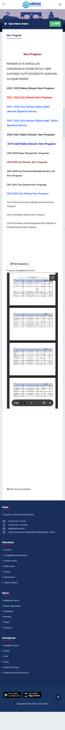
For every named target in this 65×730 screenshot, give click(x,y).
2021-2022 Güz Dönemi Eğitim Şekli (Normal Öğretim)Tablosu (28, 109)
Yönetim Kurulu (10, 561)
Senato (7, 572)
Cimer (6, 662)
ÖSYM (7, 651)
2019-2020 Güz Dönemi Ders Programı (27, 162)
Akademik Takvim (11, 600)
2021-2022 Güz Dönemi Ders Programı (29, 97)
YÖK (6, 656)
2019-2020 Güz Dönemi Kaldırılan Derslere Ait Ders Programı (31, 173)
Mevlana (7, 617)
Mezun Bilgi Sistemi (12, 606)
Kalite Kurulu (9, 566)
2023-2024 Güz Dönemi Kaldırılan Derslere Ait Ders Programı (30, 204)
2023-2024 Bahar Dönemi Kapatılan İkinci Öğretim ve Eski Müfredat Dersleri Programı (31, 225)
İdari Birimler (9, 577)
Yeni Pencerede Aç (20, 264)
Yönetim (7, 550)
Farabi (6, 622)
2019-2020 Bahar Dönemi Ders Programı (28, 153)
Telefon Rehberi (11, 582)
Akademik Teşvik (11, 645)
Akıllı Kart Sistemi (11, 667)
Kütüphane (8, 611)
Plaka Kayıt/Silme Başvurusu (16, 673)
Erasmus (8, 627)
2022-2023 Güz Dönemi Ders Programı (27, 184)
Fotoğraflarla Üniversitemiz (15, 555)
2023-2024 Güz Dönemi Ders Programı (28, 193)
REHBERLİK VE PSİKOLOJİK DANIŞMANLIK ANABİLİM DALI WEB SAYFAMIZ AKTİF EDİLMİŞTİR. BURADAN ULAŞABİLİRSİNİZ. (32, 71)
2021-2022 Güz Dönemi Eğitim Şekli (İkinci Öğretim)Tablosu (32, 123)
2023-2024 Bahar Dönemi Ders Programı (26, 215)
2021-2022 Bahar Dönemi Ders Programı (30, 88)
